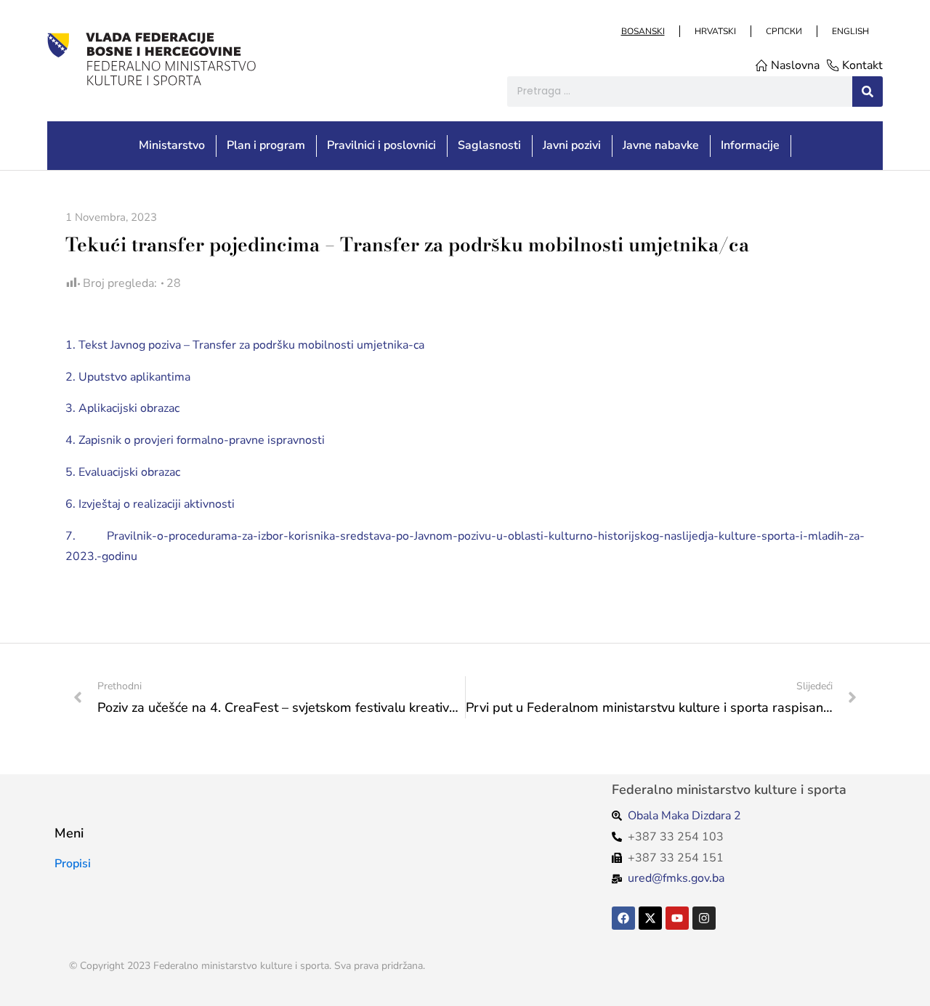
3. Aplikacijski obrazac (122, 408)
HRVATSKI (714, 31)
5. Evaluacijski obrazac (122, 472)
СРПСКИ (783, 31)
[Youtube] (677, 918)
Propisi (72, 864)
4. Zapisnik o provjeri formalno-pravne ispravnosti (195, 440)
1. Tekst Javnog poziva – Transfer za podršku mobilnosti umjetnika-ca (244, 345)
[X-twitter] (650, 918)
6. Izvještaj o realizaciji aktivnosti (150, 504)
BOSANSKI (642, 31)
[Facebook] (623, 918)
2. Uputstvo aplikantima (127, 377)
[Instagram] (704, 918)
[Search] (867, 91)
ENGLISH (849, 31)
